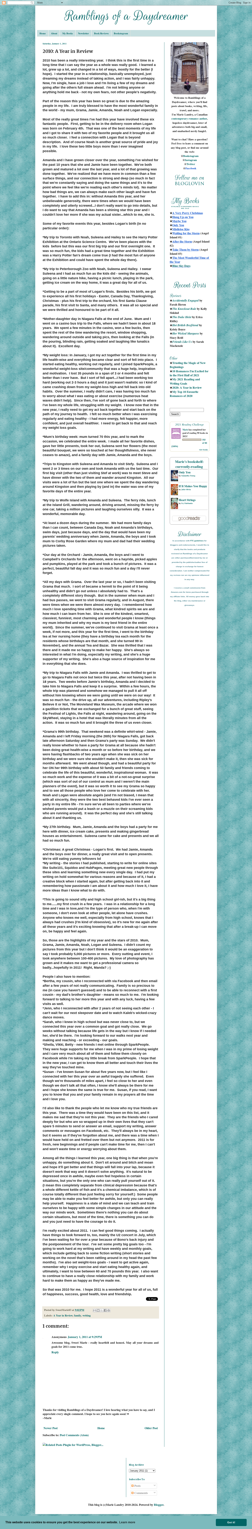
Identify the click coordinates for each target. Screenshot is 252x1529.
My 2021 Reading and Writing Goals (185, 381)
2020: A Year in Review (187, 387)
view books (203, 449)
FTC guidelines (197, 541)
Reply (55, 1352)
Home (42, 33)
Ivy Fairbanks (187, 503)
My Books (67, 33)
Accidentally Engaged (185, 300)
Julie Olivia (186, 489)
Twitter (191, 164)
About (54, 33)
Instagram (191, 160)
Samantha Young (188, 475)
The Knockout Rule (184, 309)
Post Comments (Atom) (74, 1435)
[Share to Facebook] (105, 1310)
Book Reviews (101, 33)
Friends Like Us (182, 342)
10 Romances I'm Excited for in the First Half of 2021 (189, 373)
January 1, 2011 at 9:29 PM (85, 1337)
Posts (137, 1486)
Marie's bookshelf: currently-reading (189, 464)
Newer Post (51, 1428)
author (203, 118)
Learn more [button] (127, 1522)
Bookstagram (121, 33)
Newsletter (83, 33)
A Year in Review (63, 1315)
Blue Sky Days (181, 266)
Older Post (151, 1428)
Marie (185, 429)
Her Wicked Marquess (185, 333)
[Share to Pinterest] (109, 1310)
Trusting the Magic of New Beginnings (188, 365)
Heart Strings (187, 500)
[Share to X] (101, 1310)
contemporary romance (185, 118)
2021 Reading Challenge (189, 424)
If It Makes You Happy (193, 486)
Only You (185, 472)
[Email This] (94, 1310)
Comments (141, 1493)
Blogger (158, 1504)
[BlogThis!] (98, 1310)
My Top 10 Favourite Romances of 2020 (184, 394)
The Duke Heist (181, 317)
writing (86, 1315)
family (77, 1315)
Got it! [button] (231, 1522)
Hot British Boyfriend (185, 325)
